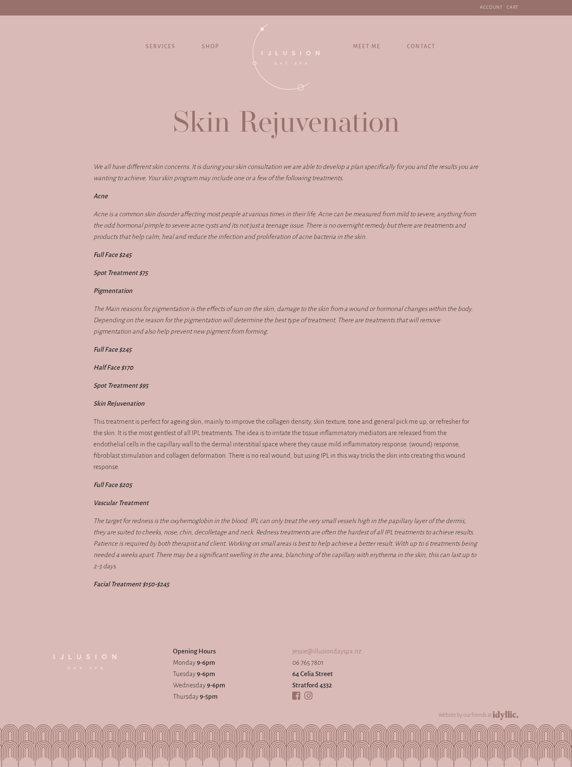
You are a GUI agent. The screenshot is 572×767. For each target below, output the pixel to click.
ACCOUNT (491, 7)
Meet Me (367, 47)
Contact (421, 47)
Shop (210, 47)
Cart (512, 7)
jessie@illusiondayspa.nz (326, 651)
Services (160, 47)
